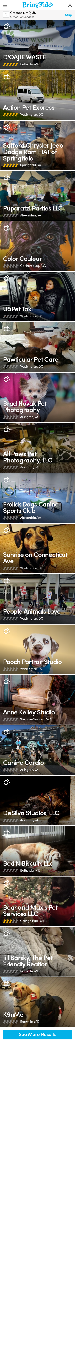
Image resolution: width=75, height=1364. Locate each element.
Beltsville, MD (30, 64)
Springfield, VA (30, 165)
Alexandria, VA (30, 215)
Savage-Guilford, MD (35, 719)
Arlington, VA (29, 417)
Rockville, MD (30, 971)
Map (68, 15)
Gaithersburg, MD (33, 266)
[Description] (6, 26)
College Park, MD (33, 921)
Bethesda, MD (30, 870)
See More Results (37, 1034)
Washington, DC (31, 114)
